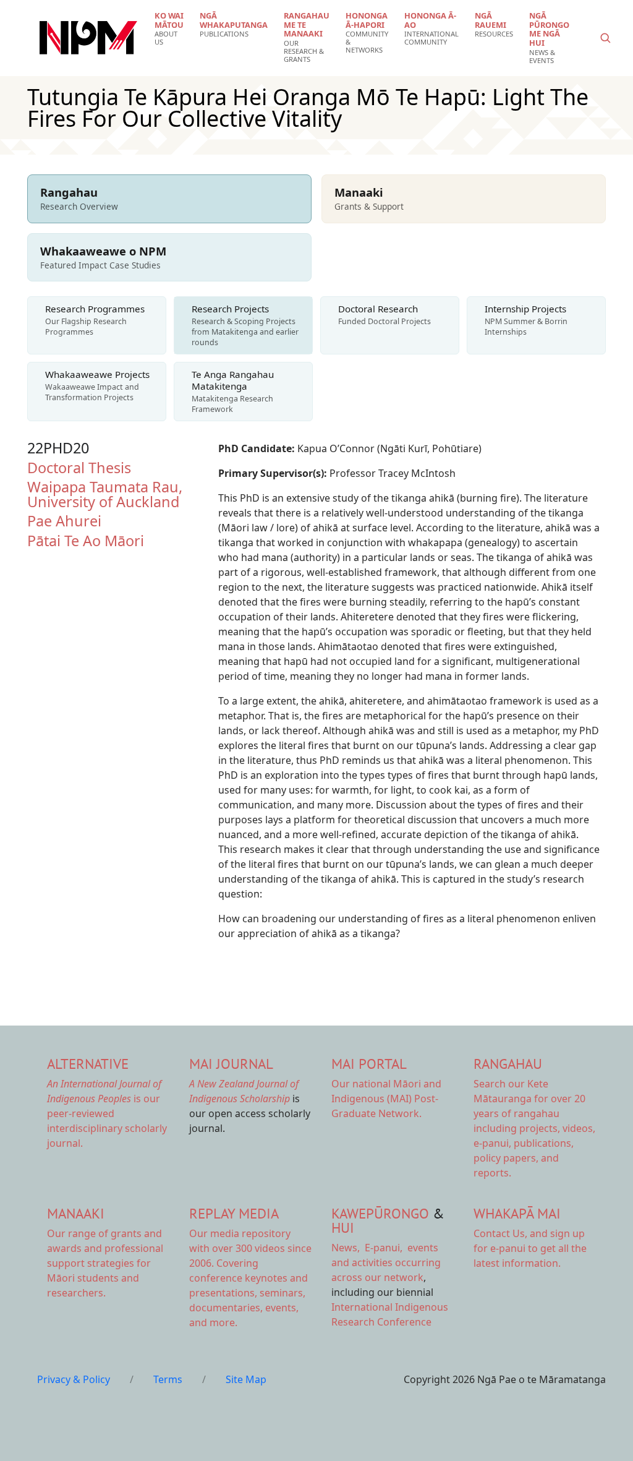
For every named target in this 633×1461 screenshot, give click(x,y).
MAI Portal (369, 1064)
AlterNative (88, 1064)
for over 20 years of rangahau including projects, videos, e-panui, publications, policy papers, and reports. (534, 1128)
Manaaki (75, 1213)
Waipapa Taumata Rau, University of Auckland (104, 494)
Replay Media (234, 1213)
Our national (386, 1098)
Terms (167, 1379)
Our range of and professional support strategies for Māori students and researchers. (105, 1263)
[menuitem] (169, 29)
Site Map (246, 1379)
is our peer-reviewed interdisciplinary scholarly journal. (107, 1113)
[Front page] (88, 37)
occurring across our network (386, 1262)
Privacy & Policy (73, 1379)
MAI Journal (231, 1064)
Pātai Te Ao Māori (85, 541)
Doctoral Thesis (79, 468)
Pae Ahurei (64, 521)
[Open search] (605, 37)
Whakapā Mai (517, 1213)
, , (368, 1247)
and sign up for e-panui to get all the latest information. (530, 1248)
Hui (342, 1227)
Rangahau (508, 1064)
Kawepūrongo (380, 1213)
